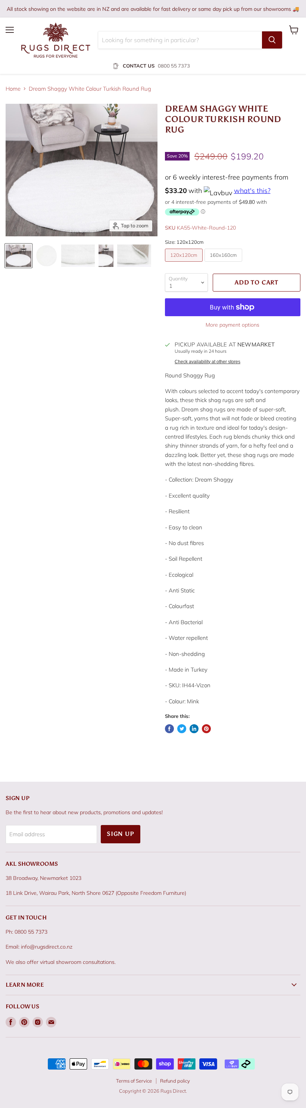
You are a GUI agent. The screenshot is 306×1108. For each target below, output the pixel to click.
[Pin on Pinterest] (206, 728)
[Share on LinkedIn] (194, 728)
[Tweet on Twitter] (181, 728)
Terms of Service (134, 1081)
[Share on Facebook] (169, 728)
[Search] (272, 40)
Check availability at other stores (207, 361)
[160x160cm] (224, 263)
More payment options (232, 325)
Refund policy (175, 1081)
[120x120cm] (184, 263)
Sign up (120, 833)
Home (13, 88)
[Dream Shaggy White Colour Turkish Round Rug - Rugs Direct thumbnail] (18, 256)
